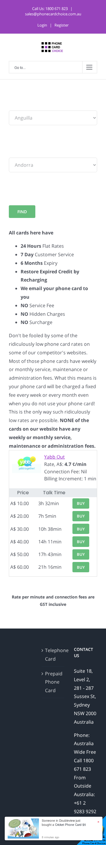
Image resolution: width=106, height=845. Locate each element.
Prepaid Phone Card (53, 682)
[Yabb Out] (26, 457)
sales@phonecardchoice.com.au (53, 13)
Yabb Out (54, 457)
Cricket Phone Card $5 (70, 825)
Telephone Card (53, 654)
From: (15, 106)
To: (12, 153)
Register (61, 25)
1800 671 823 (56, 8)
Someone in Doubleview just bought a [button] (64, 822)
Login (42, 25)
